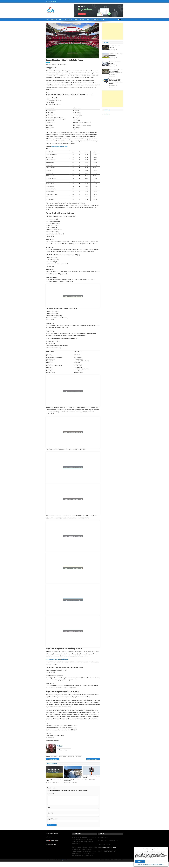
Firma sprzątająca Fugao (51, 844)
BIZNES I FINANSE (53, 19)
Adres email (50, 813)
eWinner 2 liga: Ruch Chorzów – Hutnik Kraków (54, 780)
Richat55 (55, 64)
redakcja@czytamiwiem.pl (109, 847)
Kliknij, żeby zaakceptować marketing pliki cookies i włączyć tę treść (73, 296)
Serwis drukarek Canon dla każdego (115, 62)
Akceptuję (140, 861)
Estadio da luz (71, 756)
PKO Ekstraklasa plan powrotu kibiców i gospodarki (91, 776)
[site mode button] (119, 19)
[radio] (46, 738)
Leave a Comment (62, 64)
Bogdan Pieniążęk (62, 756)
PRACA (60, 19)
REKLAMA (121, 860)
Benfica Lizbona (54, 756)
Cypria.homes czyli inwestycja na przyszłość (116, 54)
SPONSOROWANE (95, 19)
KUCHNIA (76, 19)
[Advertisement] (112, 31)
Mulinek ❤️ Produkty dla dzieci (52, 840)
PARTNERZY (101, 860)
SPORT (87, 19)
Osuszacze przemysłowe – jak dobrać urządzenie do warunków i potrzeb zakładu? (116, 71)
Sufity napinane (49, 837)
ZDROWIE (82, 19)
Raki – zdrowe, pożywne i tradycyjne (114, 46)
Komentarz (50, 794)
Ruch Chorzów (78, 756)
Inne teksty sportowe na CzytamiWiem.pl (57, 659)
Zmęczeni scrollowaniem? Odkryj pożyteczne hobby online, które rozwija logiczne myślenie (116, 81)
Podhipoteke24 (107, 114)
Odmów (150, 861)
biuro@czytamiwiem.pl (110, 851)
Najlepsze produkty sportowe (59, 146)
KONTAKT (103, 19)
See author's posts (64, 750)
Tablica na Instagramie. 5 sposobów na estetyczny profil (53, 759)
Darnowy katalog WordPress (52, 833)
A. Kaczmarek (55, 782)
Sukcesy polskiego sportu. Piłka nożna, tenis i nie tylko (72, 780)
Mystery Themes (65, 860)
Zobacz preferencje (161, 861)
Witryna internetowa (52, 819)
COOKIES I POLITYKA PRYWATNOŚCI (143, 864)
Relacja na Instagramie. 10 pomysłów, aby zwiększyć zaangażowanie (93, 759)
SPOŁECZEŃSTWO (68, 19)
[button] (166, 849)
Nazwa (49, 807)
